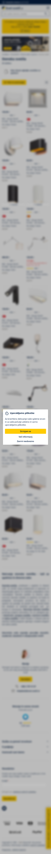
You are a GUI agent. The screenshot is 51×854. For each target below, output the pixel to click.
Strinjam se (25, 431)
